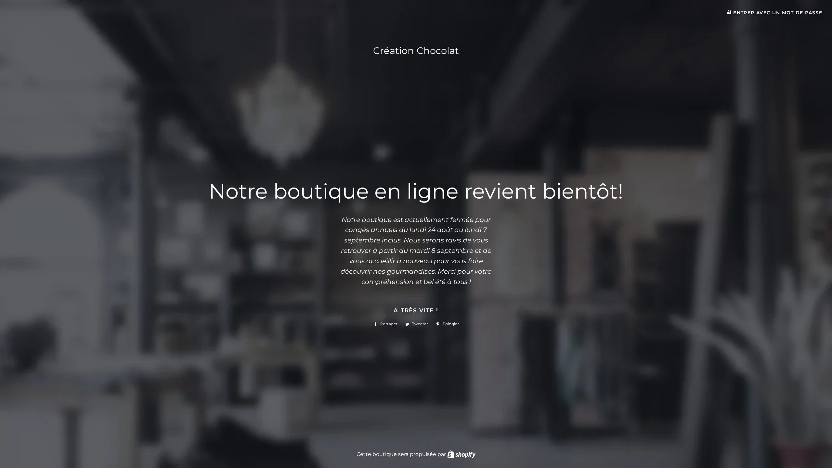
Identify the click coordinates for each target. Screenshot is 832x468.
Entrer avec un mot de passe (777, 12)
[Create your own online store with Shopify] (461, 454)
